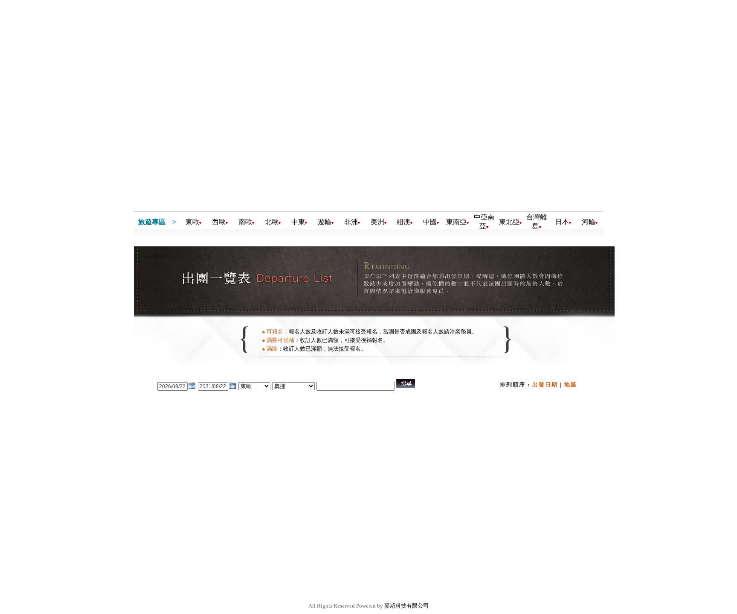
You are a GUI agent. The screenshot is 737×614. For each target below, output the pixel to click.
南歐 (245, 221)
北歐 (272, 221)
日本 (562, 221)
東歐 (192, 221)
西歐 (219, 221)
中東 (298, 221)
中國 (430, 221)
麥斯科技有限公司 (406, 605)
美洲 (377, 221)
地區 (570, 384)
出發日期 (545, 384)
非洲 (351, 221)
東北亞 (509, 221)
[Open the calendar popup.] (192, 388)
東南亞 (456, 221)
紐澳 (403, 221)
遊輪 (324, 221)
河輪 (588, 221)
